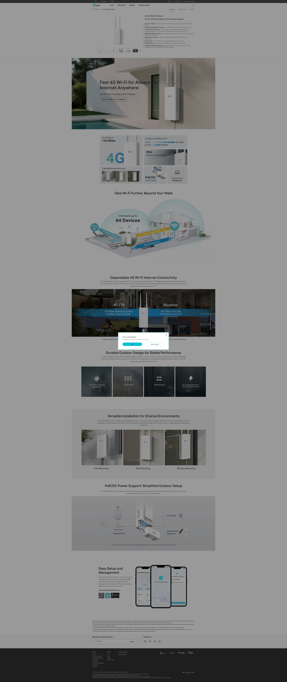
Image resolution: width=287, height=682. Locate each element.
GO (132, 344)
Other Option (155, 344)
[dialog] (143, 341)
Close (166, 335)
